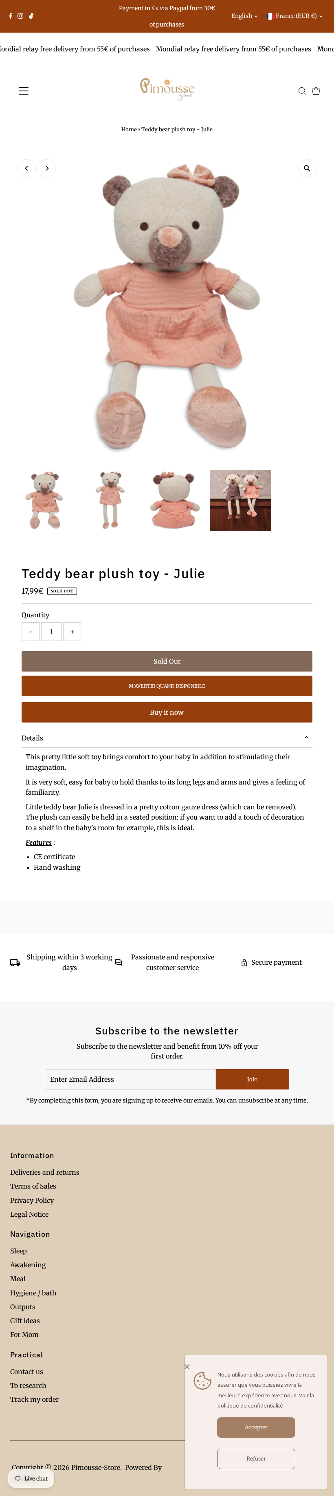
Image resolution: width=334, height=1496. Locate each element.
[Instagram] (20, 16)
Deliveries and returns (44, 1172)
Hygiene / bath (33, 1293)
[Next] (46, 168)
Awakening (28, 1265)
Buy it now (167, 712)
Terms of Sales (33, 1186)
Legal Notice (29, 1214)
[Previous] (27, 168)
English (241, 16)
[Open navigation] (49, 91)
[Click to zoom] (307, 168)
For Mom (24, 1334)
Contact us (26, 1372)
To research (28, 1385)
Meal (18, 1279)
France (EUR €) (296, 16)
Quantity (35, 615)
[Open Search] (302, 91)
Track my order (34, 1399)
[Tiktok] (31, 16)
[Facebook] (10, 16)
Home (129, 129)
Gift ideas (25, 1321)
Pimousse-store (95, 1467)
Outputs (22, 1307)
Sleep (18, 1251)
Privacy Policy (32, 1200)
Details (32, 738)
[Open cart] (316, 91)
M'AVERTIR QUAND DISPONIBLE (167, 686)
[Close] (254, 1367)
